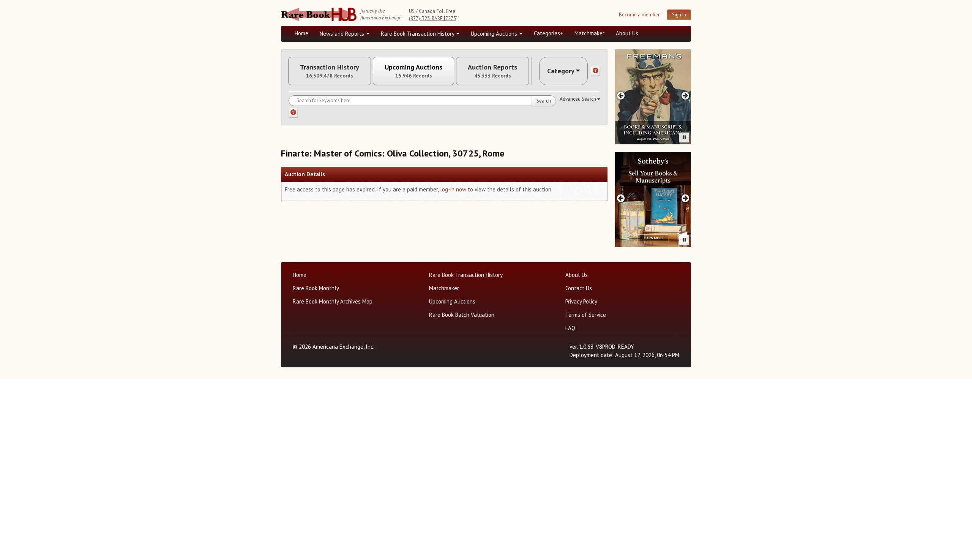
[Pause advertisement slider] (684, 137)
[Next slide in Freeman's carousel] (685, 95)
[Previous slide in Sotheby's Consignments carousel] (620, 198)
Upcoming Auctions (495, 33)
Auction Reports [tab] (492, 71)
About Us (627, 33)
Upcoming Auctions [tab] (413, 71)
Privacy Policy (581, 301)
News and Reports (343, 33)
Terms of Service (585, 314)
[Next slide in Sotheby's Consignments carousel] (685, 198)
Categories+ (548, 33)
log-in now (453, 189)
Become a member (639, 14)
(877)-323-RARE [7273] (433, 18)
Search (543, 101)
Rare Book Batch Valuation (461, 314)
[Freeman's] (653, 96)
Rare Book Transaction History (418, 33)
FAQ (570, 328)
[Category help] (595, 71)
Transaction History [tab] (329, 71)
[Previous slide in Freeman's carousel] (620, 95)
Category (560, 70)
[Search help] (293, 113)
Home (301, 33)
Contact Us (578, 288)
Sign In (679, 14)
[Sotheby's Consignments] (653, 199)
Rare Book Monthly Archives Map (332, 301)
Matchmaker (589, 33)
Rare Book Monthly (316, 288)
